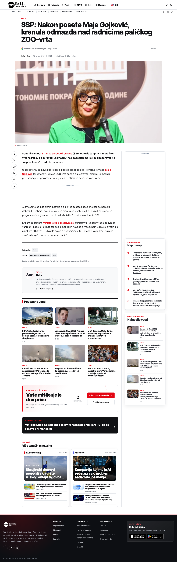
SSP (54, 255)
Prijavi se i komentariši (100, 395)
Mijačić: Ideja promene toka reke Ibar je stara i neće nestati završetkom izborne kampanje (147, 303)
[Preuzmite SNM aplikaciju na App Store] (137, 536)
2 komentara (71, 56)
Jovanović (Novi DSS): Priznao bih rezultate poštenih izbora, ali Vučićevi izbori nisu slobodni (70, 333)
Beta (28, 56)
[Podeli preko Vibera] (14, 167)
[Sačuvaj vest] (14, 186)
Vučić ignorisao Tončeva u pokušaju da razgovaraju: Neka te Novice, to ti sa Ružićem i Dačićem (148, 269)
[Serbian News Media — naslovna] (16, 5)
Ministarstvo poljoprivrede (58, 222)
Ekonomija (67, 12)
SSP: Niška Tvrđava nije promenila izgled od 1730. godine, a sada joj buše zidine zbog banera (35, 334)
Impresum (104, 530)
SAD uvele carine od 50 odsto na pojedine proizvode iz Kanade (49, 494)
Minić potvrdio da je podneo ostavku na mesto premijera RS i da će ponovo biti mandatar (67, 426)
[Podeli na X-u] (14, 160)
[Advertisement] (70, 193)
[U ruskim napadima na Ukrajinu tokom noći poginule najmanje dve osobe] (29, 487)
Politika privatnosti (84, 530)
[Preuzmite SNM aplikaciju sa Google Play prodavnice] (155, 536)
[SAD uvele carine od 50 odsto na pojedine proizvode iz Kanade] (29, 496)
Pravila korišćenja (83, 526)
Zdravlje (56, 539)
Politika (30, 12)
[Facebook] (164, 12)
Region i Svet (82, 12)
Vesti (20, 12)
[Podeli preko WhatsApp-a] (14, 173)
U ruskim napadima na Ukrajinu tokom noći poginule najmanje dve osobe (51, 485)
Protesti (42, 12)
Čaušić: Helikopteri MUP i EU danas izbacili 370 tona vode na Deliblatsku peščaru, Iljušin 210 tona (36, 372)
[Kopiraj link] (14, 179)
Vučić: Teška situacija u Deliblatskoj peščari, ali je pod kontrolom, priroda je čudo (146, 292)
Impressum (81, 542)
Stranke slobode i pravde (57, 153)
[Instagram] (172, 12)
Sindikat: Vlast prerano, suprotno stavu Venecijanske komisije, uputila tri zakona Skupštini (101, 372)
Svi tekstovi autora (43, 289)
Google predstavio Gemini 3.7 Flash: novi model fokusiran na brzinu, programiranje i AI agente (99, 486)
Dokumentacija (106, 539)
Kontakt (80, 547)
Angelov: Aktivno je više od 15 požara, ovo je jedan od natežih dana (68, 370)
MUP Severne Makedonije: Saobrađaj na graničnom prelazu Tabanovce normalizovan (100, 334)
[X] (168, 12)
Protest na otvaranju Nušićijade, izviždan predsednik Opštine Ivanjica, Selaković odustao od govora (147, 256)
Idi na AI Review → (110, 452)
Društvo (54, 12)
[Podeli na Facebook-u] (14, 154)
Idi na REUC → (63, 452)
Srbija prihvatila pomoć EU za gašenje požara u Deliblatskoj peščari (146, 281)
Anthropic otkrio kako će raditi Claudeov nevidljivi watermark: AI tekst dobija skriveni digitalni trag (98, 498)
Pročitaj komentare (101, 402)
